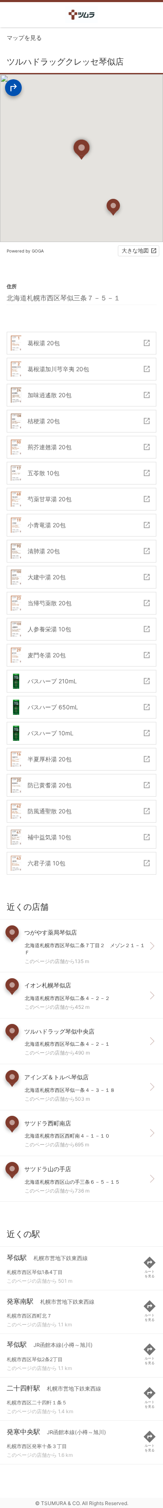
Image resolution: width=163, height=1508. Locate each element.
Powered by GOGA (25, 250)
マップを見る (24, 37)
